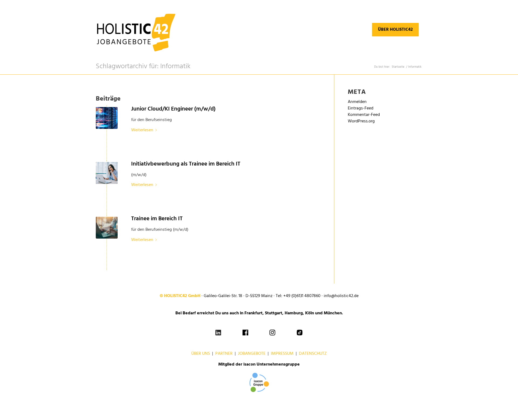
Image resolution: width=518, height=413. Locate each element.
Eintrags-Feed (360, 108)
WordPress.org (361, 121)
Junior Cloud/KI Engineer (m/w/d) (173, 109)
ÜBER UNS (200, 353)
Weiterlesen (142, 130)
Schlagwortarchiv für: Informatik (143, 66)
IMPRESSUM (282, 353)
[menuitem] (395, 29)
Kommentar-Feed (364, 114)
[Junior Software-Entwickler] (107, 228)
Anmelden (357, 101)
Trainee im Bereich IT (157, 218)
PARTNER (224, 353)
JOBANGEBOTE (251, 353)
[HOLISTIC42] (136, 29)
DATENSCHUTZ (313, 353)
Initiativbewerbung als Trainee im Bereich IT (185, 164)
